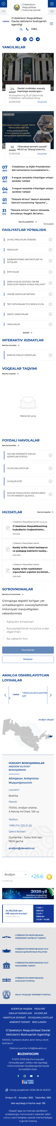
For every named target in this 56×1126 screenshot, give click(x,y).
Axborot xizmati (20, 1022)
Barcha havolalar (9, 445)
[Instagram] (25, 39)
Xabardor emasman (20, 621)
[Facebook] (18, 39)
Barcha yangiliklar (26, 222)
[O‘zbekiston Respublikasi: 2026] (28, 893)
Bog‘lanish (39, 1022)
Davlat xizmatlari (20, 1013)
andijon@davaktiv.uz (22, 848)
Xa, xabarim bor (17, 638)
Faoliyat (39, 1009)
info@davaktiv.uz (37, 1048)
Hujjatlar (40, 1013)
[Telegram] (38, 39)
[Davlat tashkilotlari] (3, 3)
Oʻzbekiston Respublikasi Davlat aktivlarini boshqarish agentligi (28, 1032)
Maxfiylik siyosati (14, 1017)
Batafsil (26, 333)
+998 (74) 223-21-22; (20, 825)
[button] (52, 3)
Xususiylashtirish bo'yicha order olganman (28, 630)
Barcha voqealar (9, 374)
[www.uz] (28, 1082)
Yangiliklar (42, 102)
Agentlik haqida (21, 1009)
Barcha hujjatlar (44, 512)
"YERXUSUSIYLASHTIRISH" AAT (31, 694)
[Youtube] (31, 39)
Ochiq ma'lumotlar (40, 1017)
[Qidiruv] (21, 29)
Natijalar (28, 659)
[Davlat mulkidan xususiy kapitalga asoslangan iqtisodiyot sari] (28, 72)
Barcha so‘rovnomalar (11, 594)
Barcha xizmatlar (9, 345)
